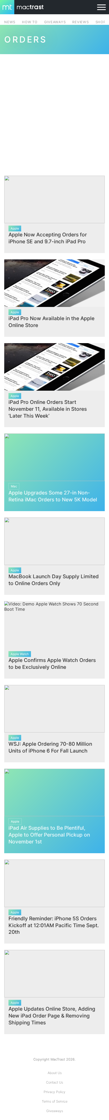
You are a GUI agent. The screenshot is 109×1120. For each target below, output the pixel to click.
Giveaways (54, 1111)
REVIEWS (80, 22)
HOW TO (29, 22)
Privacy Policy (54, 1092)
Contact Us (54, 1082)
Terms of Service (54, 1101)
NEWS (9, 22)
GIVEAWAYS (55, 22)
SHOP (101, 22)
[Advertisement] (54, 111)
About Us (55, 1073)
